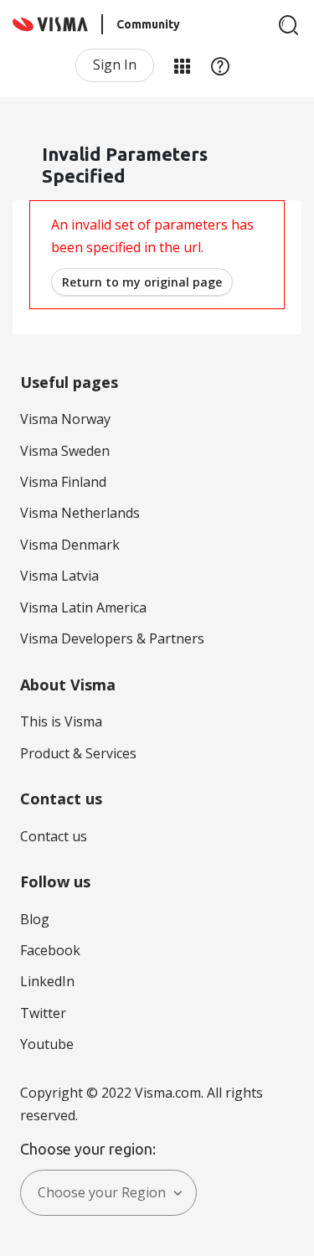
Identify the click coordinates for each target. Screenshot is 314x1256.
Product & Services (78, 753)
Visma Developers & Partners (112, 638)
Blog (34, 919)
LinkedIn (47, 981)
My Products (181, 65)
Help (220, 65)
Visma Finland (63, 482)
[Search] (288, 25)
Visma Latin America (83, 607)
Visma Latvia (59, 575)
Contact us (53, 836)
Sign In (114, 64)
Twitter (43, 1013)
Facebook (50, 950)
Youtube (47, 1044)
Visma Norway (65, 419)
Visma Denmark (70, 544)
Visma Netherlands (80, 513)
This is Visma (61, 721)
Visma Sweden (65, 451)
